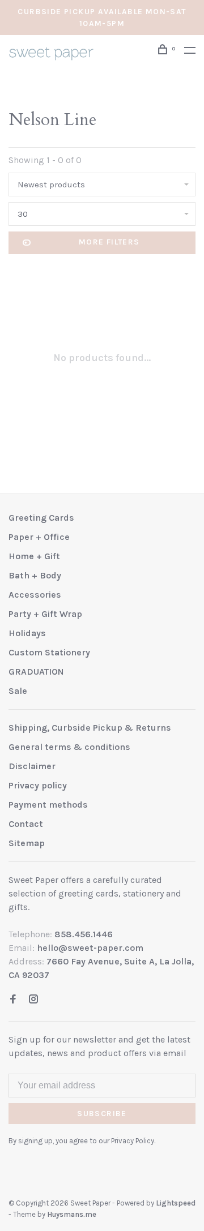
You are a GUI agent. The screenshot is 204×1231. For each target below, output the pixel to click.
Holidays (27, 633)
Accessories (34, 594)
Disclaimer (32, 766)
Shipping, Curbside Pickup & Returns (89, 727)
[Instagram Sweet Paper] (33, 999)
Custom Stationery (49, 652)
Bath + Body (34, 575)
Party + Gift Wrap (45, 613)
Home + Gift (34, 556)
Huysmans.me (71, 1214)
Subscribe (102, 1113)
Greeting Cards (41, 517)
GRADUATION (36, 671)
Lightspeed (176, 1203)
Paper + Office (39, 536)
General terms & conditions (69, 746)
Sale (17, 690)
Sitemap (26, 843)
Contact (25, 823)
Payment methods (48, 804)
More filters (109, 242)
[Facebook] (13, 999)
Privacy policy (37, 785)
